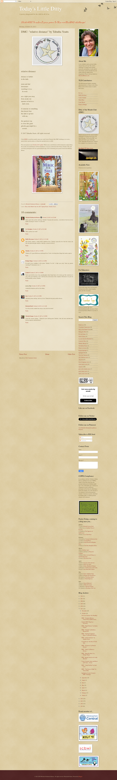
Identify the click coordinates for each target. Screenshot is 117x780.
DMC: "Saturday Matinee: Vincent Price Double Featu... (89, 618)
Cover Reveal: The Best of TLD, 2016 (89, 642)
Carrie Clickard (82, 97)
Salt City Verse (87, 564)
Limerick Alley (82, 341)
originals (81, 366)
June (83, 683)
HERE (25, 139)
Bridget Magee (29, 261)
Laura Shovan (82, 102)
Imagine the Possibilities (90, 575)
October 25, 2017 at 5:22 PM (40, 316)
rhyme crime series (83, 373)
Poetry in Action (82, 348)
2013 (82, 706)
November (84, 611)
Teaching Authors (90, 577)
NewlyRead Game (83, 346)
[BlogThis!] (52, 204)
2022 (82, 596)
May (83, 685)
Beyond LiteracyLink (89, 526)
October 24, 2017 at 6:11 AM (40, 306)
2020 (82, 601)
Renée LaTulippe (83, 104)
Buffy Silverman (30, 239)
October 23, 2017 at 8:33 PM (34, 296)
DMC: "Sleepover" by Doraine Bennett (89, 646)
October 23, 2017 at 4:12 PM (40, 261)
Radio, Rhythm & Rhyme (90, 566)
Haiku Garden (82, 336)
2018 (82, 606)
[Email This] (50, 204)
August (83, 680)
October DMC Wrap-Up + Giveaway (88, 622)
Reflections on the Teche (91, 567)
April (83, 688)
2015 (82, 701)
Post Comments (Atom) (31, 358)
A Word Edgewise (88, 578)
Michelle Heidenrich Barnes (33, 217)
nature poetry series (83, 364)
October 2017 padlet (38, 145)
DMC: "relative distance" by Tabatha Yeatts (88, 638)
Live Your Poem (87, 534)
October (84, 613)
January (84, 695)
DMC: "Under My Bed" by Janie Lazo (89, 665)
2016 (82, 698)
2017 (82, 609)
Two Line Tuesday (83, 355)
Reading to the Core (91, 588)
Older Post (71, 354)
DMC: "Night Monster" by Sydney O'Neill (90, 626)
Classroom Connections (84, 327)
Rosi (27, 296)
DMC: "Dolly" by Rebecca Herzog (88, 650)
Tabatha (28, 251)
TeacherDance (87, 540)
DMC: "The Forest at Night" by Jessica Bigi (89, 669)
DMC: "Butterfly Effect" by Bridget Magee (88, 654)
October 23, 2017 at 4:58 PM (36, 272)
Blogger (80, 776)
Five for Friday (82, 334)
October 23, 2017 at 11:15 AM (41, 239)
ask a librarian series (83, 357)
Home (47, 354)
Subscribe (88, 400)
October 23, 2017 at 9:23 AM (39, 229)
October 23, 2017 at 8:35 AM (49, 217)
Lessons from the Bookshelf (85, 339)
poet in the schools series (84, 369)
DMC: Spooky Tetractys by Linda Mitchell (89, 658)
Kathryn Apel (86, 550)
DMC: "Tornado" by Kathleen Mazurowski (88, 630)
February (84, 693)
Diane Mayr (81, 100)
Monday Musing (82, 343)
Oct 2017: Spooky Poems (42, 206)
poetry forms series (83, 371)
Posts (82, 437)
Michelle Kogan (29, 316)
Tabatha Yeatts (52, 206)
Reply (27, 224)
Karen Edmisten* (88, 583)
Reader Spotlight (83, 350)
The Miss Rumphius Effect (90, 545)
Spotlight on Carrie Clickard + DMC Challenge (89, 673)
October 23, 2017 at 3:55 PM (36, 251)
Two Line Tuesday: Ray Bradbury (89, 615)
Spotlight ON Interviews (86, 148)
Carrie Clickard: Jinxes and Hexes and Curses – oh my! (90, 661)
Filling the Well (82, 332)
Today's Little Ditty (40, 8)
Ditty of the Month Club (30, 206)
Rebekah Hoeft (29, 306)
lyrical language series (84, 362)
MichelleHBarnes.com (84, 75)
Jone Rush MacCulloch (89, 569)
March (83, 690)
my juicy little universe (89, 563)
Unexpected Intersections (91, 539)
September (84, 678)
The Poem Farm (87, 558)
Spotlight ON (82, 352)
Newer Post (23, 354)
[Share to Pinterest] (57, 204)
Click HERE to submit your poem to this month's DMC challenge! (53, 23)
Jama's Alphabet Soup (88, 574)
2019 (82, 603)
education (81, 359)
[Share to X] (53, 204)
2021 (82, 598)
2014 (82, 703)
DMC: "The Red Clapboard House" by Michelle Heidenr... (89, 634)
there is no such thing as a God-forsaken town (87, 555)
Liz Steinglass (29, 229)
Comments (83, 440)
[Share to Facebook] (55, 204)
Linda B (28, 272)
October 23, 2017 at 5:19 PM (38, 286)
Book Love (81, 325)
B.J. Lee (81, 93)
